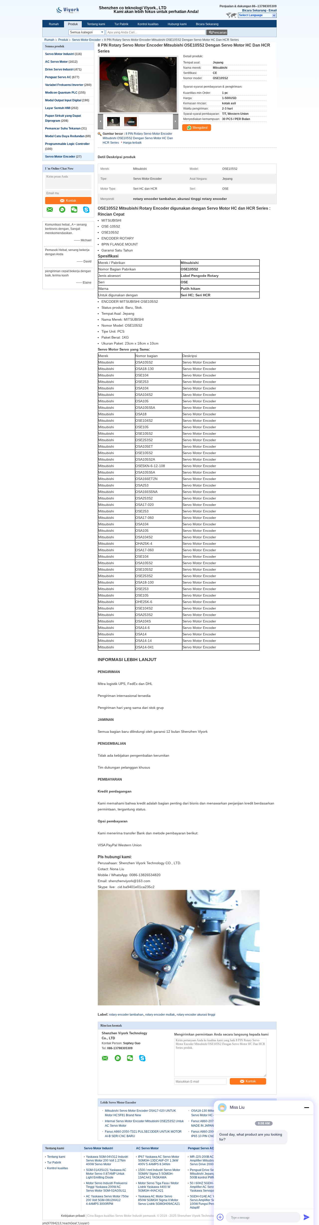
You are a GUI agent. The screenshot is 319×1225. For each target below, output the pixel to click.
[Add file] (220, 1217)
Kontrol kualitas (148, 24)
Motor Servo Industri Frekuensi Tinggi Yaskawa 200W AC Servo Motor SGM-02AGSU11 (106, 1186)
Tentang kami (96, 24)
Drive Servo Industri (59, 69)
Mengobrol (200, 127)
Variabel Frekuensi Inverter (64, 85)
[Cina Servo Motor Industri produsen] (70, 10)
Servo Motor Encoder (86, 40)
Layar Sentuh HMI (57, 108)
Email (273, 10)
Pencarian (219, 32)
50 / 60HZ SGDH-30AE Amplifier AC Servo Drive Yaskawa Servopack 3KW (207, 1186)
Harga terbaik (132, 142)
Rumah (54, 24)
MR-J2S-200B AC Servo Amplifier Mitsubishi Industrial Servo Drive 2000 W (210, 1160)
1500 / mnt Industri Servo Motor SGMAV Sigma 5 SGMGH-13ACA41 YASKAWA (159, 1173)
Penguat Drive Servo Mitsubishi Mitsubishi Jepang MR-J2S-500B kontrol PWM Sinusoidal (211, 1173)
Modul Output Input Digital (63, 100)
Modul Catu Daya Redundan (64, 136)
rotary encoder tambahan (126, 1014)
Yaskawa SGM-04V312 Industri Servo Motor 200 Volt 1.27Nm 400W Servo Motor (107, 1160)
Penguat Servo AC (58, 77)
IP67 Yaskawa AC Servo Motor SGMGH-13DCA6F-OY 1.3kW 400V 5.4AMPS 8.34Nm (158, 1160)
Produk (73, 24)
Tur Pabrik (121, 24)
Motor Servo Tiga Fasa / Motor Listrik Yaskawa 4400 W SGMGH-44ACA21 (158, 1186)
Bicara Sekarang (254, 10)
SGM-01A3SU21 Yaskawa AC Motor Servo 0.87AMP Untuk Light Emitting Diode (106, 1173)
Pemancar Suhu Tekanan (62, 128)
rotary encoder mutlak (160, 1014)
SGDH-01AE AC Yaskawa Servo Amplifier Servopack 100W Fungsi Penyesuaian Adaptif (208, 1202)
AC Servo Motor (56, 61)
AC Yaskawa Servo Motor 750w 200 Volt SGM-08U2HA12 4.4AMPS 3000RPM (107, 1200)
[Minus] (307, 1107)
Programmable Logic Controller (67, 144)
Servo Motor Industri (59, 54)
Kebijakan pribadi (73, 1216)
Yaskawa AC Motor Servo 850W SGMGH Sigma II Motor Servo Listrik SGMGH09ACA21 (159, 1200)
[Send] (307, 1217)
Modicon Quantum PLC (61, 92)
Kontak (71, 200)
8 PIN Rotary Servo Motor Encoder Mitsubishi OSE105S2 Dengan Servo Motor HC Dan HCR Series (138, 138)
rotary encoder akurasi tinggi (196, 1014)
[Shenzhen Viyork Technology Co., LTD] (274, 15)
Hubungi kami (177, 24)
